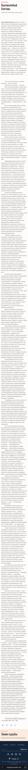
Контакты (13, 745)
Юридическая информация (14, 764)
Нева (14, 12)
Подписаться (24, 749)
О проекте (6, 745)
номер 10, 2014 (19, 12)
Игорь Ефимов (4, 2)
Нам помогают (21, 745)
